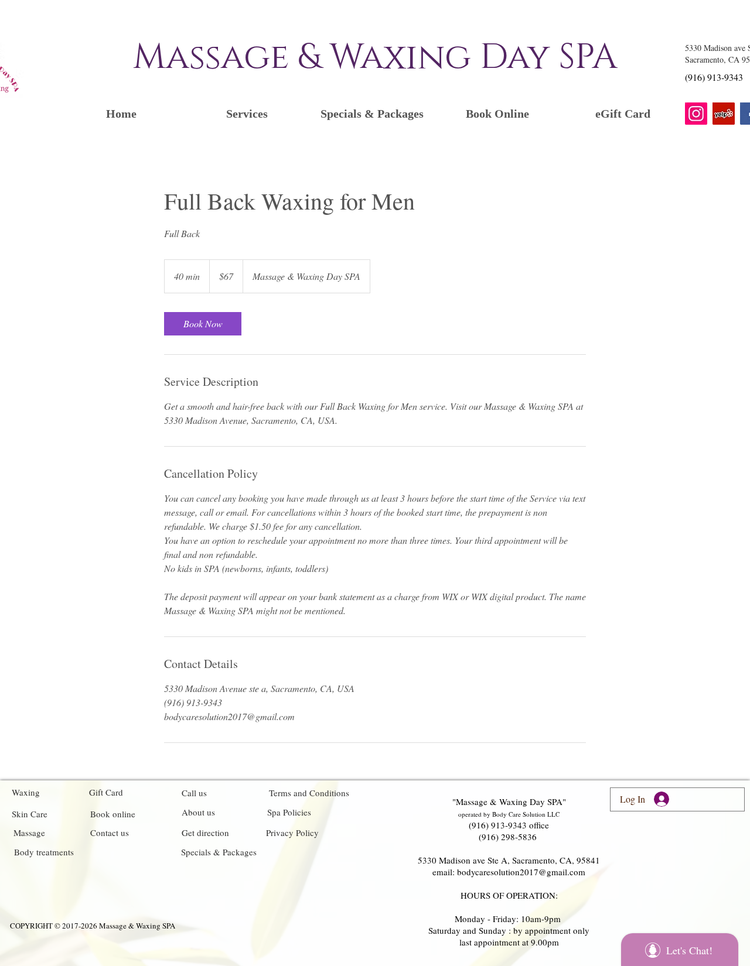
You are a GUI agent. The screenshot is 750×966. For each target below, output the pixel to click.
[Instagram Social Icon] (696, 113)
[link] (202, 323)
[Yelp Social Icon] (723, 113)
